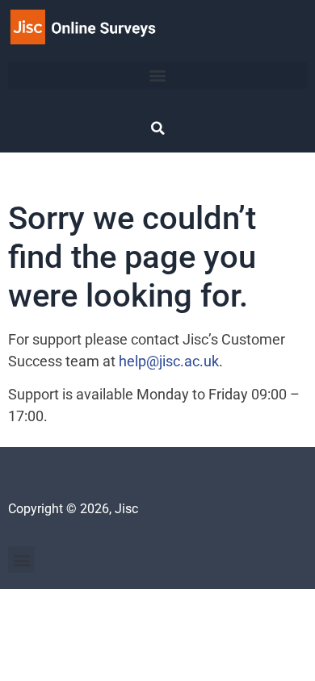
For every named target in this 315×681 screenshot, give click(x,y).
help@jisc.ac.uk (169, 361)
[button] (157, 75)
